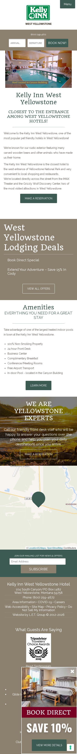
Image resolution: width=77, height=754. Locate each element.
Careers (59, 602)
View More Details (49, 745)
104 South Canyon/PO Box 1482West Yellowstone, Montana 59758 (38, 591)
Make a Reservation (38, 198)
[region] (38, 508)
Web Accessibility (17, 607)
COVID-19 (45, 602)
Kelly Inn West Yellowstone (38, 15)
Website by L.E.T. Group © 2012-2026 (38, 615)
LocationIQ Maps (37, 547)
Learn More (38, 385)
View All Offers (38, 288)
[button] (38, 500)
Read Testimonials (38, 666)
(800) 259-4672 (38, 34)
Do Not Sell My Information (47, 608)
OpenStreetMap (55, 547)
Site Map (38, 607)
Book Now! (57, 43)
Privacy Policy (56, 607)
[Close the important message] (72, 671)
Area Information (24, 602)
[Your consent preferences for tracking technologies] (70, 747)
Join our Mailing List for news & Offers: (38, 555)
